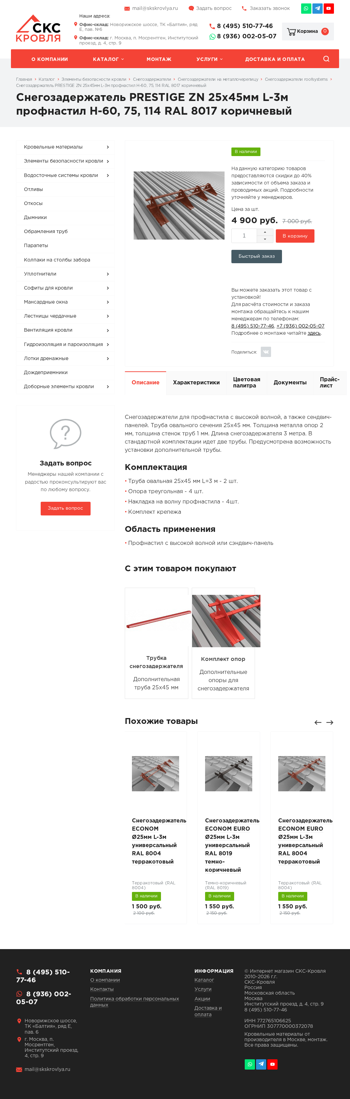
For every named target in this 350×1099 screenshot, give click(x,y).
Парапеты (36, 246)
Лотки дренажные (46, 359)
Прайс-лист (330, 382)
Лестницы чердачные (50, 316)
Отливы (33, 190)
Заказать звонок (270, 9)
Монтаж (159, 59)
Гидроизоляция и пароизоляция (63, 345)
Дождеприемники (46, 373)
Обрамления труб (46, 232)
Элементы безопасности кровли (63, 161)
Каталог (106, 59)
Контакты (102, 989)
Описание (146, 382)
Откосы (33, 204)
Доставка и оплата (275, 59)
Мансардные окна (46, 302)
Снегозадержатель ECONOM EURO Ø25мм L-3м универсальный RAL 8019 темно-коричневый (232, 845)
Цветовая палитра (246, 382)
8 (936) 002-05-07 (247, 36)
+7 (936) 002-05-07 (300, 326)
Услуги (207, 59)
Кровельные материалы (53, 147)
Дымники (35, 218)
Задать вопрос (214, 9)
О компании (49, 59)
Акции (202, 999)
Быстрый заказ (257, 256)
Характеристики (196, 382)
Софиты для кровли (48, 288)
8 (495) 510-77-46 (245, 26)
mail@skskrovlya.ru (155, 9)
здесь (314, 333)
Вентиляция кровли (48, 330)
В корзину (295, 236)
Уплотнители (40, 274)
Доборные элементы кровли (59, 387)
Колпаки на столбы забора (57, 260)
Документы (290, 382)
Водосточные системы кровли (61, 176)
